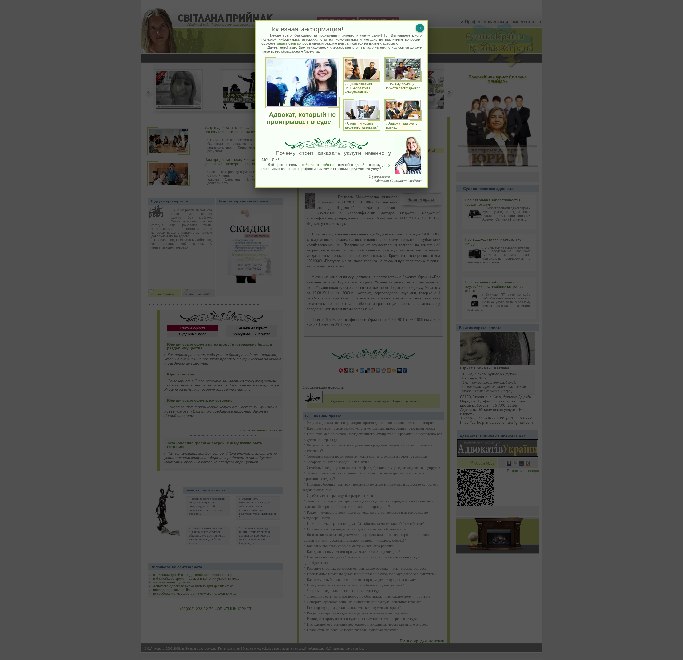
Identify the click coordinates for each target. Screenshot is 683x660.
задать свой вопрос (292, 43)
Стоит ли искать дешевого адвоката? (361, 125)
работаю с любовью (318, 165)
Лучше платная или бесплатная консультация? (358, 88)
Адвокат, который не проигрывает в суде (301, 118)
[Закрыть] (420, 28)
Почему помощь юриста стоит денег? (403, 86)
